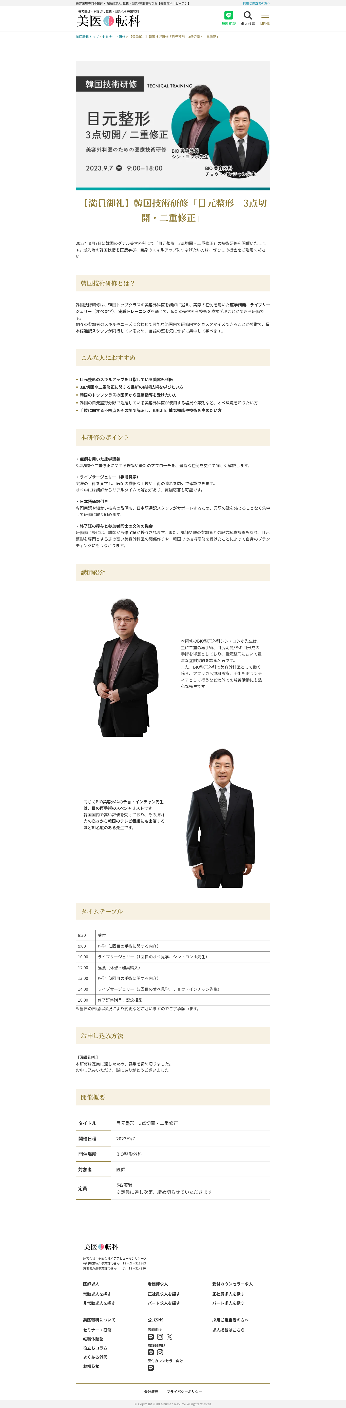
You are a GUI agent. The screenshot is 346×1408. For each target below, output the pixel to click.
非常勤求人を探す (99, 1303)
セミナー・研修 (97, 1330)
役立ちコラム (95, 1348)
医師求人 (91, 1284)
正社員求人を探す (164, 1294)
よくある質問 (95, 1357)
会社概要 (151, 1391)
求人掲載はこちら (228, 1330)
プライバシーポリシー (184, 1391)
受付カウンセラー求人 (232, 1284)
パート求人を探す (164, 1303)
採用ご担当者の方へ (256, 3)
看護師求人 (158, 1284)
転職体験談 (93, 1339)
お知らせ (91, 1366)
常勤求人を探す (97, 1294)
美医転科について (99, 1320)
